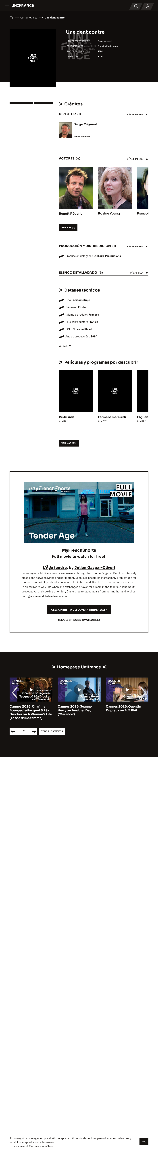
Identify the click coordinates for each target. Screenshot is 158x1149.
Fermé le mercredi (112, 417)
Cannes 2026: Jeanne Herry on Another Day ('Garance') (27, 710)
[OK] (144, 1141)
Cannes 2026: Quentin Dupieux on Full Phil (75, 708)
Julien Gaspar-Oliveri (95, 567)
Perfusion (66, 417)
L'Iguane (143, 417)
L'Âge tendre (55, 567)
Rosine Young (109, 213)
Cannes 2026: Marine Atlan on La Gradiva (127, 708)
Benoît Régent (70, 214)
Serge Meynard (105, 41)
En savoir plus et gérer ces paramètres (31, 1145)
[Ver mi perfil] (147, 6)
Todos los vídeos (52, 731)
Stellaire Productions (108, 46)
